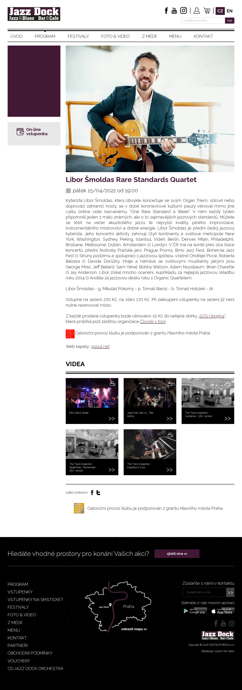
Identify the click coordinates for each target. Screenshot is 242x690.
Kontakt (203, 36)
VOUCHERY (19, 660)
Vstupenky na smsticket (35, 599)
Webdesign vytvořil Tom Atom (217, 651)
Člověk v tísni (153, 321)
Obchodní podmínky (30, 653)
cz (220, 10)
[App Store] (222, 611)
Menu (175, 36)
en (230, 10)
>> (230, 592)
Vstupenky (20, 591)
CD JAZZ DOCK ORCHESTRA (35, 668)
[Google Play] (195, 611)
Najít (229, 20)
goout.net (100, 346)
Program (45, 36)
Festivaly (78, 36)
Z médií (149, 36)
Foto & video (115, 36)
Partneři (18, 645)
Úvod (16, 36)
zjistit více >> (177, 553)
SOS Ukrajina (211, 316)
